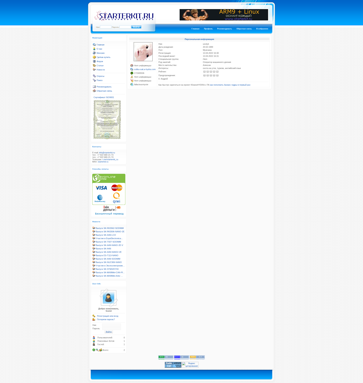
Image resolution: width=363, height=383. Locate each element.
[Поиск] (94, 81)
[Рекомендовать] (94, 87)
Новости (101, 70)
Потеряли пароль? (106, 319)
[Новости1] (94, 70)
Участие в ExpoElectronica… (109, 238)
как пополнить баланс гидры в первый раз (230, 85)
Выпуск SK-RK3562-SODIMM (110, 228)
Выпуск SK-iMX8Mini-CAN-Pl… (110, 272)
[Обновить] (93, 350)
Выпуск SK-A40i (103, 248)
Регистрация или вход (107, 316)
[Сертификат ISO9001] (107, 139)
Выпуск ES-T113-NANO (107, 255)
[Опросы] (94, 77)
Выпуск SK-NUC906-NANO (109, 262)
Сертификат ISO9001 (104, 97)
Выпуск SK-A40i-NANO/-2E (109, 252)
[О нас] (94, 49)
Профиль (208, 29)
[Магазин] (94, 54)
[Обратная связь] (94, 91)
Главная (195, 29)
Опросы (100, 76)
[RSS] (197, 359)
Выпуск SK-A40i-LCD (106, 235)
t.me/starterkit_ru (110, 159)
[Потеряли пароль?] (93, 320)
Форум (100, 61)
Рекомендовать (224, 29)
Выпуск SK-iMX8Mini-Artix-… (109, 276)
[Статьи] (94, 66)
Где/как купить (103, 57)
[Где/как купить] (94, 58)
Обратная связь (244, 29)
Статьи (100, 65)
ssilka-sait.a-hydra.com (145, 69)
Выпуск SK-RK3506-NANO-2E (110, 231)
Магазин (101, 53)
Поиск (99, 80)
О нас (99, 49)
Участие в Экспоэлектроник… (110, 265)
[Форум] (94, 62)
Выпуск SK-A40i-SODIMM (108, 259)
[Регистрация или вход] (93, 317)
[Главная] (94, 45)
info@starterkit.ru (107, 152)
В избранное (262, 29)
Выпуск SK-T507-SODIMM (108, 242)
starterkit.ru (103, 162)
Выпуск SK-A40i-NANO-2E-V (109, 245)
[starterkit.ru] (124, 20)
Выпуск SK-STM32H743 (107, 269)
